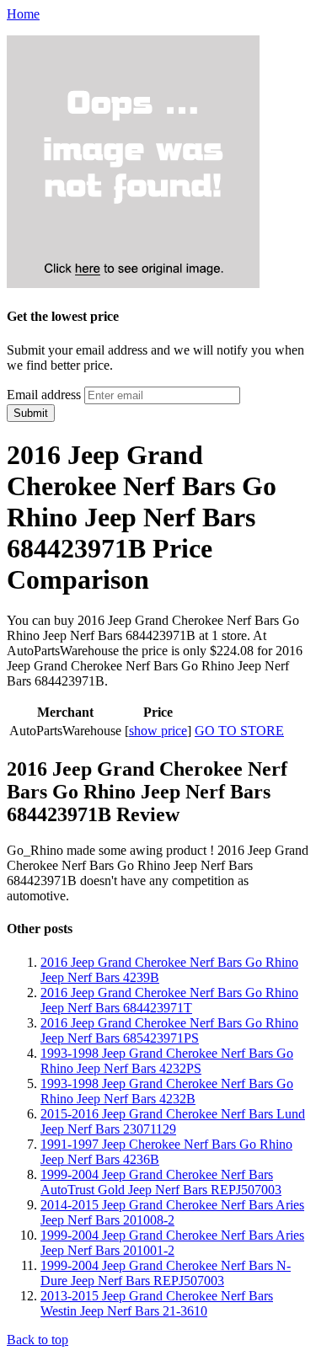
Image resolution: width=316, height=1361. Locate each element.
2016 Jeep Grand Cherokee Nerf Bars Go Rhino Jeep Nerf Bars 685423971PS (169, 1030)
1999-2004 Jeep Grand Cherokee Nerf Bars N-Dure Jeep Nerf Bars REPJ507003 (165, 1273)
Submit (30, 413)
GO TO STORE (239, 730)
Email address (44, 394)
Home (23, 14)
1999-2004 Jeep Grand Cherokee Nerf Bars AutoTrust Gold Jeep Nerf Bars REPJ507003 (160, 1182)
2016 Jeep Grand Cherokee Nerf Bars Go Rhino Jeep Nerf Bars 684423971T (169, 1000)
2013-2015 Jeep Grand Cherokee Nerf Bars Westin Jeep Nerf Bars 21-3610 (156, 1303)
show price (158, 730)
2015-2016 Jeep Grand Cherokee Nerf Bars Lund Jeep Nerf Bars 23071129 (172, 1121)
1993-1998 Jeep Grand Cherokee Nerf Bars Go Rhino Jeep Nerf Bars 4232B (166, 1091)
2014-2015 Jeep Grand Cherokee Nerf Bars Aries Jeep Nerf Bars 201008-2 (172, 1212)
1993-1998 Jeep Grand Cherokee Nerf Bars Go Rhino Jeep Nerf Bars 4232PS (166, 1060)
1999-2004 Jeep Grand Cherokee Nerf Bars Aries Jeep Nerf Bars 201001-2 (172, 1242)
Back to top (37, 1339)
